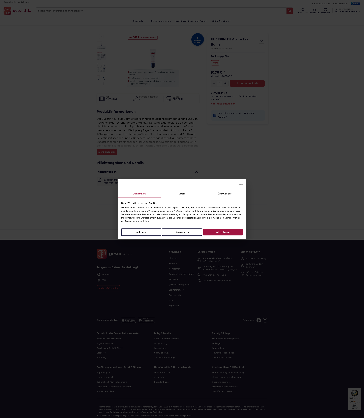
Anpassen (180, 232)
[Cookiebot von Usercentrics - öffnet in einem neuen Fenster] (230, 184)
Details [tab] (182, 193)
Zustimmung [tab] (139, 193)
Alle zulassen (222, 232)
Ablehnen (141, 232)
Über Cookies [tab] (224, 193)
